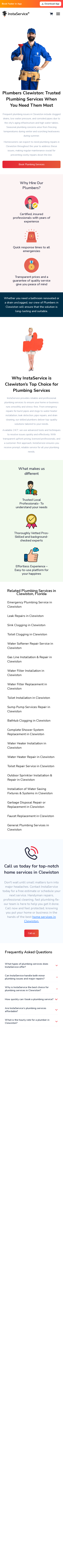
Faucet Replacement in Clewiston (30, 816)
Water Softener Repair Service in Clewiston (30, 646)
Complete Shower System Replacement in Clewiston (25, 732)
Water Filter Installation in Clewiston (25, 673)
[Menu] (58, 13)
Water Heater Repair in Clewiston (30, 757)
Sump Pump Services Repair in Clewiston (28, 709)
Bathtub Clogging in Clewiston (28, 720)
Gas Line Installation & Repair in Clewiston (29, 659)
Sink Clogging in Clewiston (26, 625)
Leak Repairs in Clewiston (25, 616)
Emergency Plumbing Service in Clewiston (29, 604)
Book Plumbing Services (31, 164)
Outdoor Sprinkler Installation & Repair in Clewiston (29, 777)
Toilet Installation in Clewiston (28, 698)
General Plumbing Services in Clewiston (28, 827)
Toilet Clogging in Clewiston (27, 634)
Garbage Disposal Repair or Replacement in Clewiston (26, 804)
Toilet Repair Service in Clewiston (30, 766)
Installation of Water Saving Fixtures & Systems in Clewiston (30, 791)
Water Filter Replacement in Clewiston (27, 686)
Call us (31, 933)
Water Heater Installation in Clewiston (26, 745)
